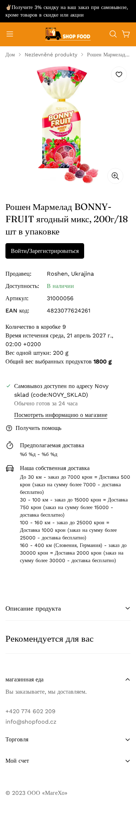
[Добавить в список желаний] (119, 74)
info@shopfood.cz (31, 721)
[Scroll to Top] (123, 788)
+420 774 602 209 (30, 711)
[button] (113, 34)
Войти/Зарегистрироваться (45, 250)
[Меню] (9, 34)
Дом (10, 54)
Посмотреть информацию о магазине (60, 415)
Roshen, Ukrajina (70, 273)
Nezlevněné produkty (51, 54)
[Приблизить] (115, 176)
